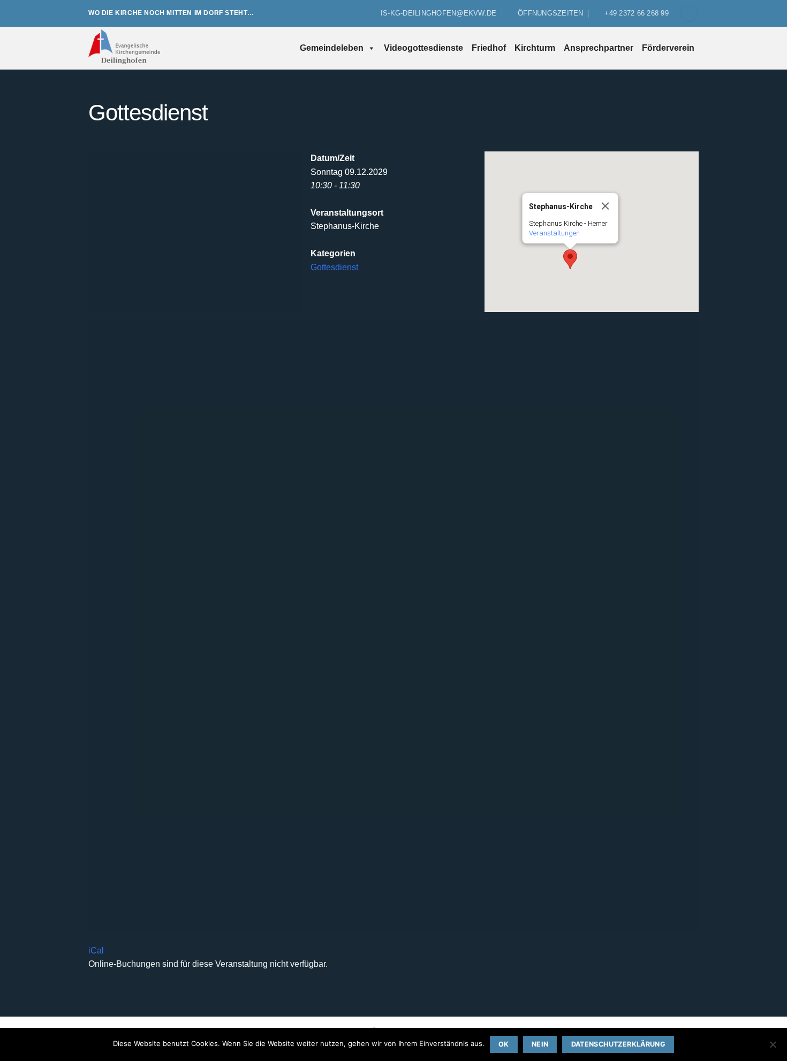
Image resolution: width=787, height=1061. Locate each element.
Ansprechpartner (598, 47)
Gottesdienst (334, 267)
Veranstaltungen (554, 233)
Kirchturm (534, 47)
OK (503, 1044)
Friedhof (489, 47)
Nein (540, 1044)
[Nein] (772, 1047)
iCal (96, 950)
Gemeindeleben (332, 47)
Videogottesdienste (423, 47)
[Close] (605, 206)
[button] (689, 13)
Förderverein (668, 47)
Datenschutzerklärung (618, 1044)
